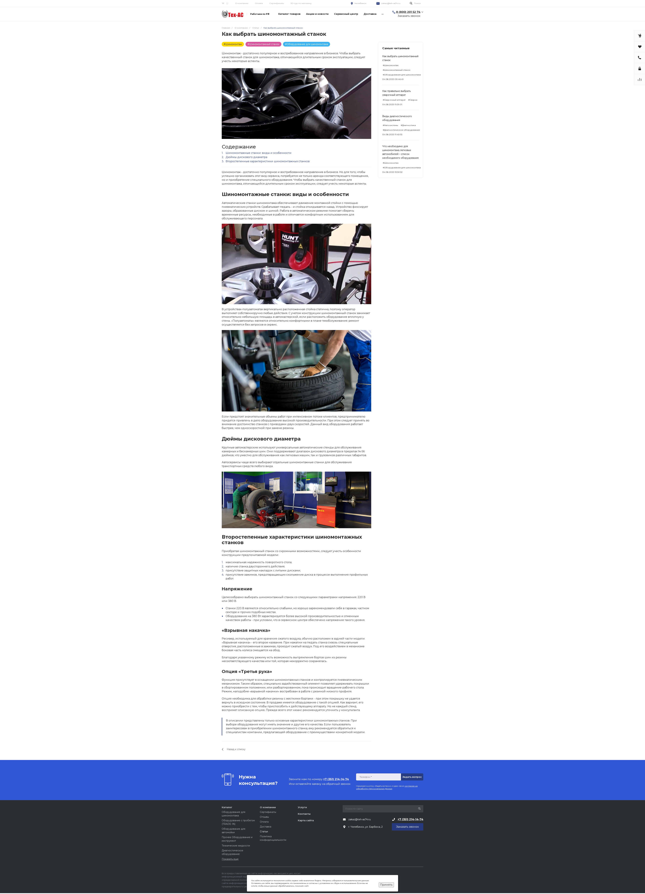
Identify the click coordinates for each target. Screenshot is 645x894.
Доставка (265, 826)
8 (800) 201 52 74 (408, 12)
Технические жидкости (236, 845)
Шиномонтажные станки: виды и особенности (258, 153)
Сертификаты (276, 3)
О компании (268, 807)
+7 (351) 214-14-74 (410, 819)
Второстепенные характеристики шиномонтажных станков (268, 161)
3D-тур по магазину (301, 3)
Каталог (227, 807)
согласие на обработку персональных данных (387, 787)
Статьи (264, 831)
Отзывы (264, 816)
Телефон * (365, 777)
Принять (386, 884)
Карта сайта (306, 820)
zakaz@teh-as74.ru (390, 3)
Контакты (304, 813)
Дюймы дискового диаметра (246, 157)
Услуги (302, 807)
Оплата (259, 3)
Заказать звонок (409, 15)
